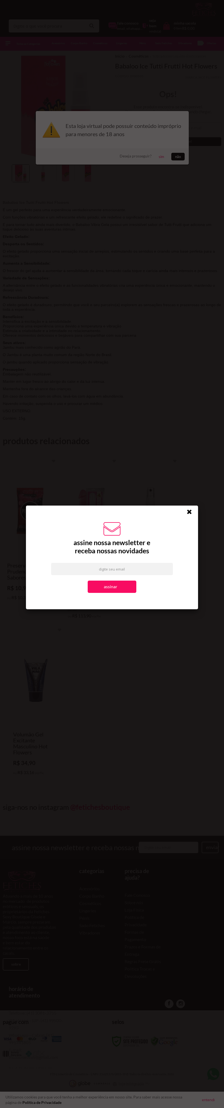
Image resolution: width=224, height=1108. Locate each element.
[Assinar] (112, 587)
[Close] (192, 514)
